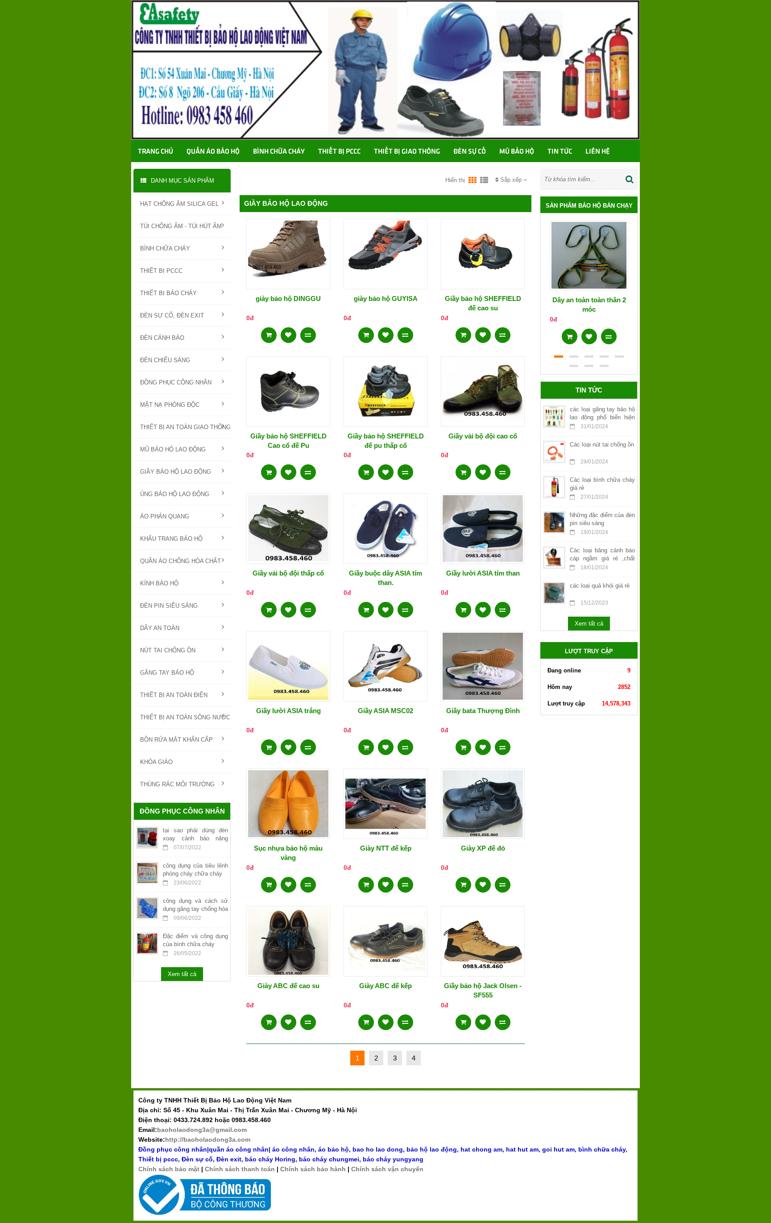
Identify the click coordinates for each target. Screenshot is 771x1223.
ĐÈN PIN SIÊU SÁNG (169, 605)
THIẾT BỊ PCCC (161, 270)
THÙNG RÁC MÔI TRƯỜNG (177, 784)
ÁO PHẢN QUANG (164, 516)
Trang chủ (155, 152)
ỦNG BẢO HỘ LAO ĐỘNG (174, 494)
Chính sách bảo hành (313, 1169)
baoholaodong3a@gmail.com (202, 1129)
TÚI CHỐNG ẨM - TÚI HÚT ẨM (181, 226)
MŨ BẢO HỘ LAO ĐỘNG (173, 449)
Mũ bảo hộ (516, 152)
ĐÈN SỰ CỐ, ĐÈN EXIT (172, 315)
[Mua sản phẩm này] (269, 332)
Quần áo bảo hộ (213, 152)
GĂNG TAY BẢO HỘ (167, 672)
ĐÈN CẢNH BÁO (162, 337)
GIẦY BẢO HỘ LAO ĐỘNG (175, 471)
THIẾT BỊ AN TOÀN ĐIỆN (173, 695)
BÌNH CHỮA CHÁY (165, 248)
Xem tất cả (182, 974)
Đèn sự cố (469, 152)
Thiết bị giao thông (407, 152)
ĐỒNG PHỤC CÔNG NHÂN (175, 382)
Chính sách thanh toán (240, 1169)
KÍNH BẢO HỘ (159, 583)
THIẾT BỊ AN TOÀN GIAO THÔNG (185, 427)
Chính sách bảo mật (168, 1169)
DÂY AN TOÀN (159, 628)
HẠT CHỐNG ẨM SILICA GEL (179, 203)
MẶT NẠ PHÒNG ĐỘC (169, 404)
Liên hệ (597, 152)
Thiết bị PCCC (339, 152)
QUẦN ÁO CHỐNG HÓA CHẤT (180, 561)
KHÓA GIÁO (156, 762)
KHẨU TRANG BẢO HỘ (171, 538)
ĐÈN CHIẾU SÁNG (165, 360)
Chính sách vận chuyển (387, 1169)
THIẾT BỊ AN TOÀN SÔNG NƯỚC (185, 717)
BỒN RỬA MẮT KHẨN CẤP (176, 739)
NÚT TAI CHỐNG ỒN (167, 650)
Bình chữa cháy (279, 152)
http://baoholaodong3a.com (207, 1139)
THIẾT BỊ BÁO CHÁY (168, 293)
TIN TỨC (559, 152)
